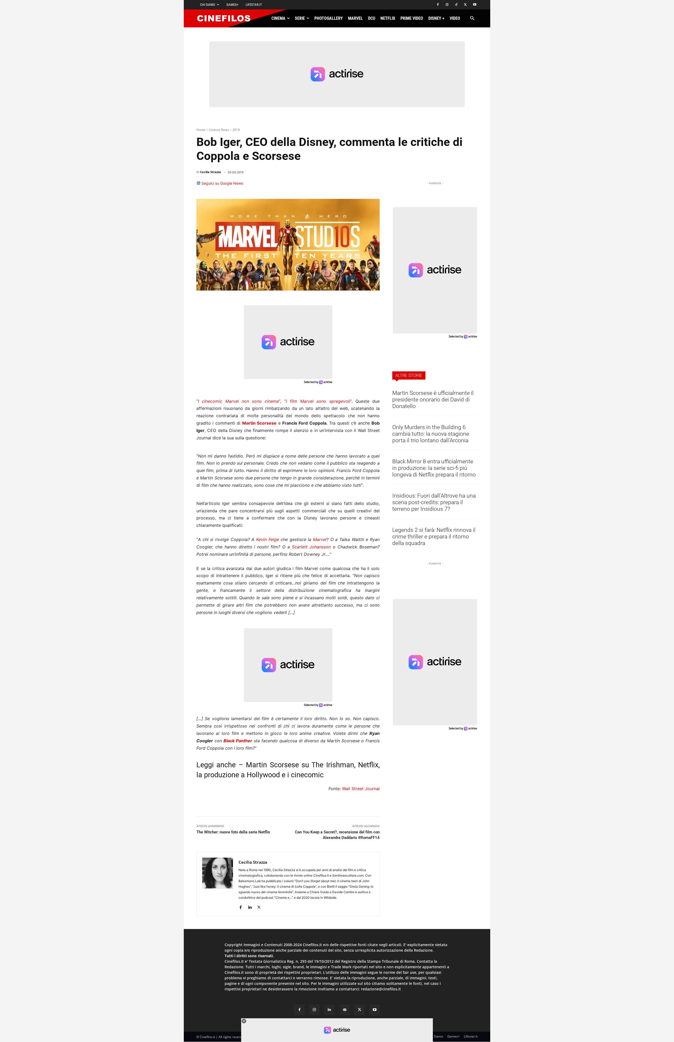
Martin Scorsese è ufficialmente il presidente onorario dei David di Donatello (433, 399)
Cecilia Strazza (210, 172)
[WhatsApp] (336, 185)
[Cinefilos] (226, 18)
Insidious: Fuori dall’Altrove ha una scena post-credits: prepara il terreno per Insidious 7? (434, 502)
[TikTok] (456, 5)
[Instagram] (447, 5)
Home (200, 129)
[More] (374, 185)
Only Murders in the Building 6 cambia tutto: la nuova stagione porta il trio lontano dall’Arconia (430, 434)
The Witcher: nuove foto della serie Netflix (233, 832)
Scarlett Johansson (311, 546)
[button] (472, 18)
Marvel (319, 539)
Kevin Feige (267, 539)
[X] (465, 5)
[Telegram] (360, 185)
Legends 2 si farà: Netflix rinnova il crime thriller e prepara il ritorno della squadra (433, 536)
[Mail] (344, 1010)
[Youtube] (475, 5)
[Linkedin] (348, 185)
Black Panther (238, 740)
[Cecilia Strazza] (217, 884)
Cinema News (219, 129)
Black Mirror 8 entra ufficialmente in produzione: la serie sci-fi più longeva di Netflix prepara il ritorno (434, 468)
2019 (236, 129)
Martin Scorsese (259, 423)
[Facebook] (438, 5)
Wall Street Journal (361, 788)
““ (238, 401)
